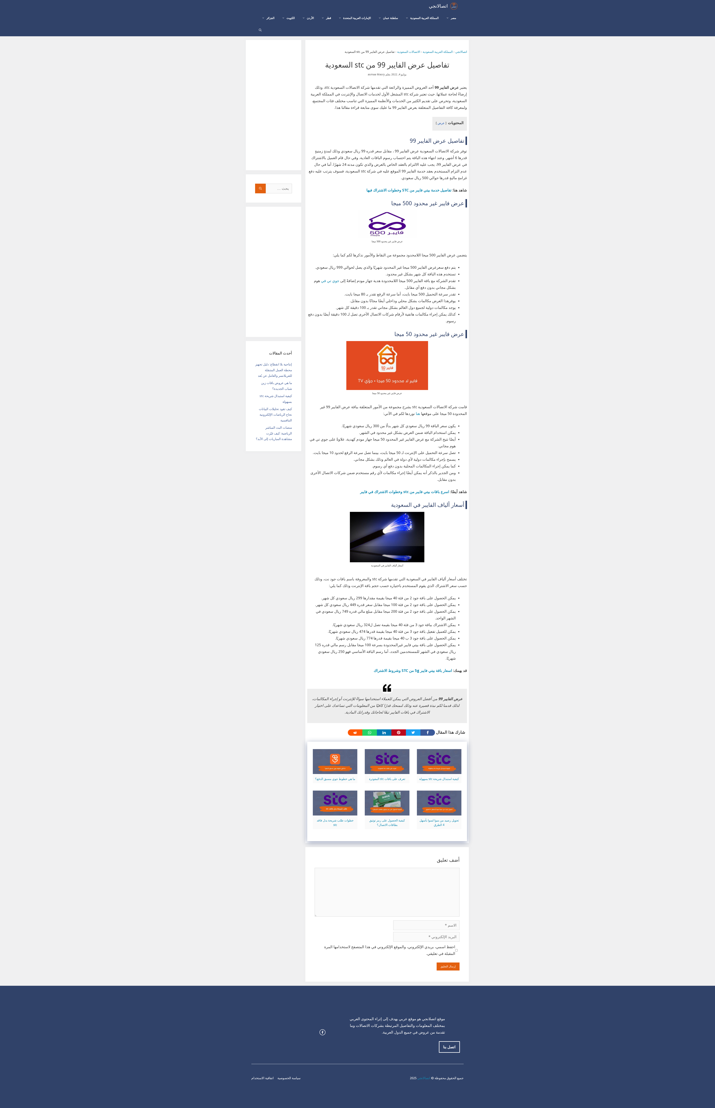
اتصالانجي (438, 6)
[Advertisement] (273, 105)
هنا (418, 413)
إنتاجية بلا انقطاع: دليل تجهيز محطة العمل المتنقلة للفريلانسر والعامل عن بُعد (273, 370)
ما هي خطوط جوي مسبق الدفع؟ (335, 779)
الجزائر (270, 18)
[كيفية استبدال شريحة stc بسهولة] (439, 770)
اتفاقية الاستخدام (262, 1078)
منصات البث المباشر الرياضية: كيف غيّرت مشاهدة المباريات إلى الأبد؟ (274, 433)
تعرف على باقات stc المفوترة (387, 779)
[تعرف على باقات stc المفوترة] (387, 770)
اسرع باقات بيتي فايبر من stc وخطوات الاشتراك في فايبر (404, 492)
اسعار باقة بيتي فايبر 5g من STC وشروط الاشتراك (413, 670)
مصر (453, 18)
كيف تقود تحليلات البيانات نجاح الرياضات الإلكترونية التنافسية (275, 414)
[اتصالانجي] (454, 6)
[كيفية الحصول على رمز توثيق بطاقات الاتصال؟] (387, 812)
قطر (328, 18)
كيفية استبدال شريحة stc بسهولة (439, 779)
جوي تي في (330, 281)
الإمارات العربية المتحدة (357, 18)
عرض (441, 123)
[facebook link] (322, 1032)
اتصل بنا (449, 1047)
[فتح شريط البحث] (260, 30)
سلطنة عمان (390, 18)
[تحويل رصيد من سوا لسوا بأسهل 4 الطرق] (439, 812)
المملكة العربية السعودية (424, 18)
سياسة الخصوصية (289, 1078)
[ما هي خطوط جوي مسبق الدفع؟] (335, 770)
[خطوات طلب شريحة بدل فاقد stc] (335, 812)
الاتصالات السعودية (408, 52)
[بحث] (260, 188)
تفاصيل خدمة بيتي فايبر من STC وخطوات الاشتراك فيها (409, 190)
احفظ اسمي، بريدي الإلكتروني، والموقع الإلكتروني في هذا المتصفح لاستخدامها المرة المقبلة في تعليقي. (389, 950)
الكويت (291, 18)
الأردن (310, 18)
